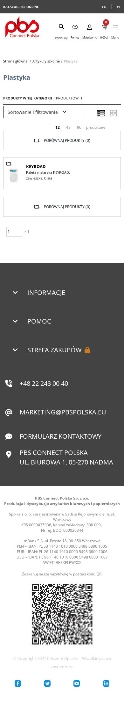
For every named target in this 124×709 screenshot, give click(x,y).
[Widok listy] (101, 113)
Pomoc (39, 321)
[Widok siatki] (113, 113)
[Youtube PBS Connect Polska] (77, 683)
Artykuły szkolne (46, 61)
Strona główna (15, 61)
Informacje (46, 292)
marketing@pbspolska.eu (63, 412)
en (104, 6)
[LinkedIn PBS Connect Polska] (106, 683)
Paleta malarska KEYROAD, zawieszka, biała (48, 175)
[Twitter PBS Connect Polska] (47, 683)
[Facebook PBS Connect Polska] (18, 683)
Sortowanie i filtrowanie (33, 112)
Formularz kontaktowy (60, 436)
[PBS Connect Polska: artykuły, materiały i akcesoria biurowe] (22, 27)
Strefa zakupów (54, 350)
